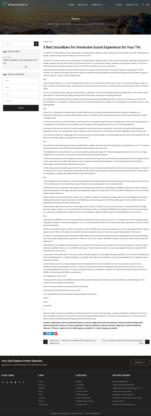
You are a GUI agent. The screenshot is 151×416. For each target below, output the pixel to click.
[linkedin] (7, 382)
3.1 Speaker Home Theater (84, 401)
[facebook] (3, 382)
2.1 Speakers (80, 385)
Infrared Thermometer (83, 398)
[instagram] (19, 382)
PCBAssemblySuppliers (120, 381)
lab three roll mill (117, 401)
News (110, 4)
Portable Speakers (82, 394)
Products (96, 4)
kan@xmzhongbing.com (93, 413)
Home (71, 4)
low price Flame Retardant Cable (123, 385)
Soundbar (79, 381)
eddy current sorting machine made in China (127, 398)
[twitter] (11, 382)
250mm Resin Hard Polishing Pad (123, 404)
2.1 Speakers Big (81, 404)
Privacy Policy (43, 404)
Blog (119, 4)
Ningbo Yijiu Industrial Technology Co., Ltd (126, 388)
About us (83, 4)
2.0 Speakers (80, 388)
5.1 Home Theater (82, 391)
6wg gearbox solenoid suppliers (122, 394)
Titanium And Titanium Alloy (121, 391)
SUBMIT (21, 108)
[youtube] (15, 382)
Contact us (132, 4)
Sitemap (41, 401)
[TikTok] (23, 382)
